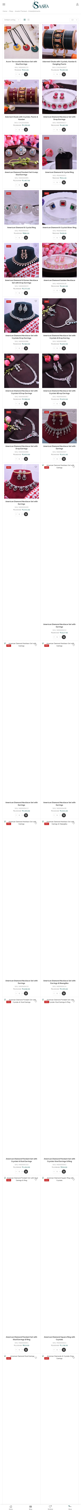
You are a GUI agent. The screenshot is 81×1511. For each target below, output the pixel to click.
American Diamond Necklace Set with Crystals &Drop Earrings (59, 392)
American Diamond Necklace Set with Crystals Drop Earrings (21, 337)
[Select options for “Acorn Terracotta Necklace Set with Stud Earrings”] (26, 74)
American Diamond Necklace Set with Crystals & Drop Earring (59, 337)
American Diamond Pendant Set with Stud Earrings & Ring (21, 1092)
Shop (11, 11)
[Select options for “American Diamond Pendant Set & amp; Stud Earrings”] (26, 185)
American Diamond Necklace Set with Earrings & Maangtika (59, 859)
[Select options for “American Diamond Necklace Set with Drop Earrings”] (64, 130)
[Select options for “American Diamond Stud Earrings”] (26, 1280)
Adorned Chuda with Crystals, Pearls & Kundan (21, 118)
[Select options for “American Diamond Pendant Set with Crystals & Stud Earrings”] (26, 926)
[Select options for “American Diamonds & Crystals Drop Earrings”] (64, 1282)
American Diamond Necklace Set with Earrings (59, 447)
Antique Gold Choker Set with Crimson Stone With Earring (59, 1449)
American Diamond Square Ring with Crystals (59, 1092)
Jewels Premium (21, 11)
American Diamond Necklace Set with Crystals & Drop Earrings (21, 392)
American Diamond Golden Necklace (59, 280)
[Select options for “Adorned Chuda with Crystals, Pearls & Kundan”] (26, 130)
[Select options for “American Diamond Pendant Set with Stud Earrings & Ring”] (26, 1104)
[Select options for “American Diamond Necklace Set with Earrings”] (64, 692)
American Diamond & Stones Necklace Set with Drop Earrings (21, 281)
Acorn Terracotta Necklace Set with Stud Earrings (21, 63)
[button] (64, 182)
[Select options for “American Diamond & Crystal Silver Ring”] (64, 238)
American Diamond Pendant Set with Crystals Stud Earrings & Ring (59, 914)
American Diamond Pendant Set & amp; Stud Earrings (21, 173)
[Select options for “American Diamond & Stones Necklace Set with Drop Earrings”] (26, 293)
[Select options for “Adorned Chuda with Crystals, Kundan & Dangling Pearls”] (64, 74)
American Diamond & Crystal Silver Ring (59, 228)
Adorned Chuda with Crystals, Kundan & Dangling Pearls (59, 63)
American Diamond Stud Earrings (21, 1269)
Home (5, 11)
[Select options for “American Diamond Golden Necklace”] (64, 291)
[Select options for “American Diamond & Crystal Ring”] (26, 238)
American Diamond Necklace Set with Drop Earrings (59, 118)
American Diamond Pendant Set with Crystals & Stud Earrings (21, 914)
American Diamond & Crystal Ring (59, 172)
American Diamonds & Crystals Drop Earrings (59, 1271)
